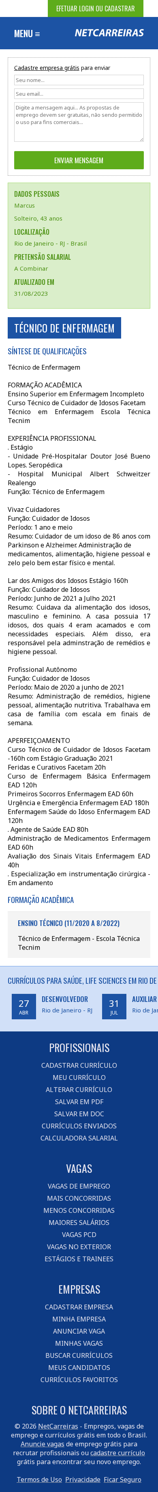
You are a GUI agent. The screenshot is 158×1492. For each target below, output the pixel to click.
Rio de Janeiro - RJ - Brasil (50, 243)
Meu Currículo (79, 1077)
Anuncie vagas (42, 1443)
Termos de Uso (39, 1479)
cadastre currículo (117, 1452)
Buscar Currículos (79, 1355)
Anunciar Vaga (79, 1331)
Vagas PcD (79, 1234)
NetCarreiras (58, 1426)
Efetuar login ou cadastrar (95, 8)
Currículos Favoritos (79, 1379)
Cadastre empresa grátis (46, 68)
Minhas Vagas (79, 1343)
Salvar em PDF (79, 1101)
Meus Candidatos (79, 1367)
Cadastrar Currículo (79, 1065)
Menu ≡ (27, 33)
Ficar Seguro (122, 1479)
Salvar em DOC (79, 1113)
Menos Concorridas (79, 1210)
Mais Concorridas (79, 1198)
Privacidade (82, 1479)
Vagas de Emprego (79, 1186)
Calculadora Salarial (79, 1138)
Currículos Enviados (79, 1126)
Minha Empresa (79, 1319)
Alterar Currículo (79, 1089)
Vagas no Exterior (79, 1246)
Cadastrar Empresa (79, 1307)
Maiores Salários (79, 1222)
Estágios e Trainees (79, 1258)
